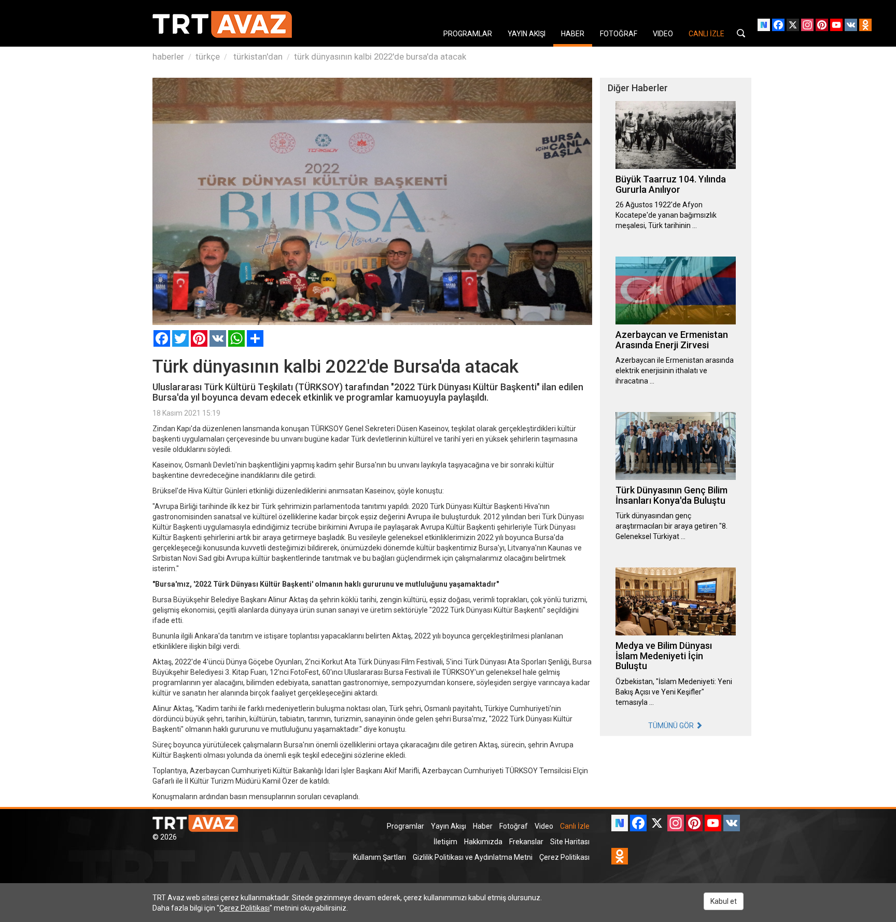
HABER (572, 34)
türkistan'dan (257, 56)
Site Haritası (570, 842)
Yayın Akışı (448, 826)
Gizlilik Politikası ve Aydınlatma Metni (473, 857)
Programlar (405, 826)
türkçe (207, 56)
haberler (168, 56)
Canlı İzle (575, 826)
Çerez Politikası (564, 857)
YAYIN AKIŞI (526, 34)
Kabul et (723, 901)
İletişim (445, 842)
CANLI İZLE (706, 34)
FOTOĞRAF (618, 34)
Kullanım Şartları (379, 857)
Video (544, 826)
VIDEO (663, 34)
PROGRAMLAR (467, 34)
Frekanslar (526, 842)
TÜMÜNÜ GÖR (671, 725)
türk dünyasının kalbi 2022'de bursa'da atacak (380, 56)
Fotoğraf (513, 826)
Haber (483, 826)
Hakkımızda (483, 842)
